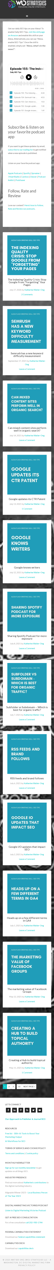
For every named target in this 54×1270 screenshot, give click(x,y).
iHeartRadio (14, 176)
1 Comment (27, 508)
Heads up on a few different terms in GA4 (27, 919)
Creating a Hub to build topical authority (27, 1061)
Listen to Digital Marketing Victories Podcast (25, 1210)
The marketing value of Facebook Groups (27, 990)
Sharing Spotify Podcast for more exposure (27, 637)
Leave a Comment (27, 369)
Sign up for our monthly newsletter (20, 1167)
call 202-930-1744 (34, 1222)
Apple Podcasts (15, 173)
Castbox (25, 176)
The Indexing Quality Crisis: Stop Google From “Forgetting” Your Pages (27, 282)
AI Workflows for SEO (15, 1141)
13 (19, 1086)
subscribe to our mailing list (20, 149)
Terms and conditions (14, 1153)
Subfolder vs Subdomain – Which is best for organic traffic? (27, 708)
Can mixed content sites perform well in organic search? (27, 429)
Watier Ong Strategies (27, 4)
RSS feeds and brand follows (27, 778)
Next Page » (29, 1086)
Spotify (27, 173)
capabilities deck (26, 1248)
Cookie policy (32, 1153)
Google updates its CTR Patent (27, 499)
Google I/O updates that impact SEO (27, 848)
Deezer (33, 176)
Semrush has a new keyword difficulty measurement (27, 354)
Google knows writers (27, 567)
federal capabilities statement (31, 1237)
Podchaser (20, 180)
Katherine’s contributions (35, 1182)
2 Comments (27, 294)
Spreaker (36, 173)
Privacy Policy (27, 1265)
